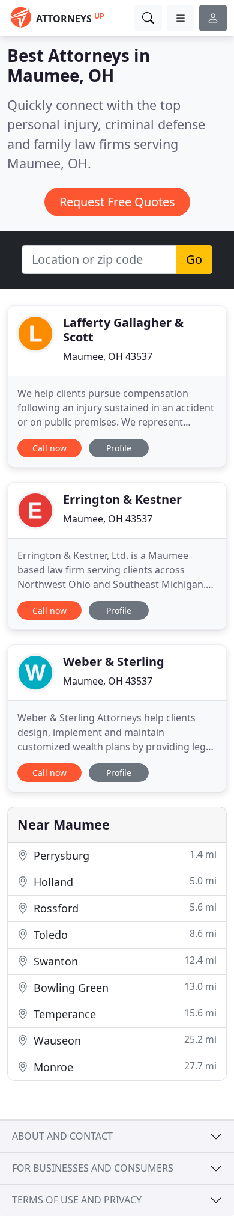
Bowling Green (124, 987)
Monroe (124, 1066)
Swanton (124, 960)
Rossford (124, 907)
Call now (49, 448)
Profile (118, 448)
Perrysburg (124, 855)
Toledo (124, 934)
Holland (124, 881)
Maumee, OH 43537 (107, 356)
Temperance (124, 1013)
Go (194, 259)
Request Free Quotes (117, 202)
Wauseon (124, 1040)
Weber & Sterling (113, 661)
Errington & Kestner (122, 499)
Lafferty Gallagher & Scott (123, 329)
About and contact (62, 1136)
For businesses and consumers (92, 1168)
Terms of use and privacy (77, 1199)
